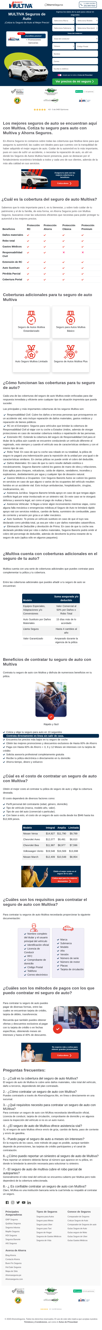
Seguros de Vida (43, 1240)
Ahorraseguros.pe (13, 1275)
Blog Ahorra (10, 1255)
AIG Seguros (11, 1243)
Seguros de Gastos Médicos (48, 1236)
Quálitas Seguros (13, 1223)
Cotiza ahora (63, 183)
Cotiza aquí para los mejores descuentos (64, 879)
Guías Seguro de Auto (77, 1228)
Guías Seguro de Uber (77, 1236)
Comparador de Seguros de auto (82, 1224)
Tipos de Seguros (46, 1211)
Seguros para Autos (45, 1217)
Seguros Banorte (12, 1239)
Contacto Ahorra (12, 1259)
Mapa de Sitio (11, 1271)
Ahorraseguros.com (14, 1279)
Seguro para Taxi (43, 1228)
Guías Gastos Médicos (77, 1240)
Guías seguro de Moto (77, 1232)
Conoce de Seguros (79, 1211)
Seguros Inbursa (12, 1227)
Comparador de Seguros (78, 1217)
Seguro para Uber (44, 1224)
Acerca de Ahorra (15, 1250)
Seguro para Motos (44, 1221)
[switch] (60, 75)
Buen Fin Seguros (13, 1263)
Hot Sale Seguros (13, 1267)
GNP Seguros (11, 1220)
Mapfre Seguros (12, 1231)
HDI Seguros (11, 1235)
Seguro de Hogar (44, 1232)
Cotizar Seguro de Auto (78, 1221)
